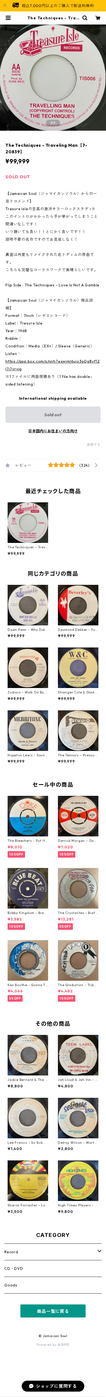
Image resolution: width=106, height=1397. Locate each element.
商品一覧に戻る (53, 1311)
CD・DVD (13, 1268)
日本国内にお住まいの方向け (53, 431)
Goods (10, 1285)
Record (11, 1251)
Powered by (47, 1345)
